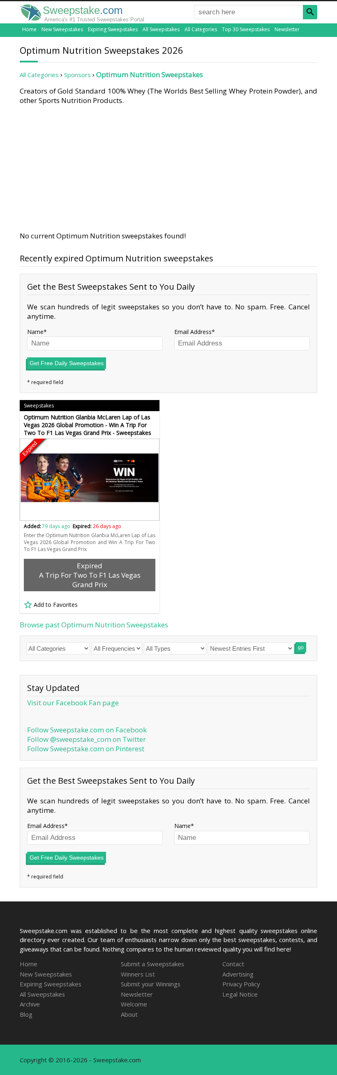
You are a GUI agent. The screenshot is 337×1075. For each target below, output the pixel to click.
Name (35, 332)
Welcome (134, 1004)
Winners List (138, 974)
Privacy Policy (241, 984)
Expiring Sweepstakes (113, 29)
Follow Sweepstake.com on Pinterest (85, 748)
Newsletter (287, 29)
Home (29, 29)
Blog (26, 1014)
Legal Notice (240, 994)
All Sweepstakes (161, 29)
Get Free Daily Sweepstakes (67, 363)
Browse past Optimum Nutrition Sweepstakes (94, 624)
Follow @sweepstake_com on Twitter (86, 739)
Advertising (238, 974)
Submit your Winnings (150, 984)
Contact (233, 964)
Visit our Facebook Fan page (73, 702)
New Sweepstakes (62, 29)
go (301, 647)
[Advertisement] (168, 166)
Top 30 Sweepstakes (246, 29)
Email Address (193, 332)
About (129, 1014)
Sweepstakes (39, 405)
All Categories (201, 29)
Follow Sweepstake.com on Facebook (87, 729)
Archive (30, 1004)
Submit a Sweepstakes (152, 964)
